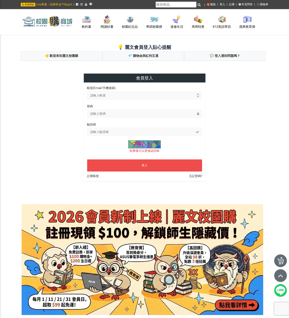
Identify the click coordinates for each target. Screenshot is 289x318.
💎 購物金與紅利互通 (143, 56)
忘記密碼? (195, 176)
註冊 (232, 4)
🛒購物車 (262, 4)
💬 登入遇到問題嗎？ (225, 56)
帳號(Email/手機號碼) (101, 88)
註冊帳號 (93, 176)
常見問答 (247, 4)
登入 (222, 4)
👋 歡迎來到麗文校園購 (61, 56)
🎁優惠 (211, 4)
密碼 (90, 106)
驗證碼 (91, 124)
